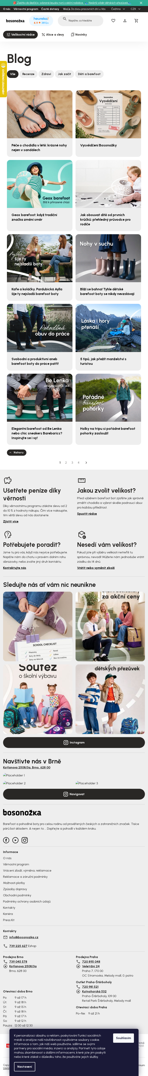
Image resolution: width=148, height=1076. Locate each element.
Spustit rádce (87, 513)
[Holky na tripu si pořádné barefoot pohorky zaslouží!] (108, 398)
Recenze (28, 74)
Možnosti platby (14, 883)
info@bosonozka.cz (23, 937)
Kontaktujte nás (14, 568)
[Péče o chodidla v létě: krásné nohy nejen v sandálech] (39, 114)
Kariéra (8, 914)
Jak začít (64, 74)
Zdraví (46, 74)
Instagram (77, 742)
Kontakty (9, 907)
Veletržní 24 (91, 966)
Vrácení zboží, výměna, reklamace (27, 870)
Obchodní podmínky (17, 895)
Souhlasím (123, 1038)
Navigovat (77, 794)
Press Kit (8, 920)
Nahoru (18, 452)
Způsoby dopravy (15, 889)
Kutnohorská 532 (94, 991)
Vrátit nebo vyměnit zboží (96, 568)
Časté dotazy (50, 9)
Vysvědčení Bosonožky (98, 145)
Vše (12, 74)
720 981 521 (90, 987)
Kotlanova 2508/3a (23, 966)
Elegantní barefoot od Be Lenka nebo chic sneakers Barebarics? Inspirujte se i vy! (37, 433)
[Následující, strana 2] (86, 462)
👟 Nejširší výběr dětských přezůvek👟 (108, 2)
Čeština (116, 9)
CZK (134, 9)
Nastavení (24, 1066)
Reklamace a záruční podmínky (25, 877)
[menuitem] (20, 34)
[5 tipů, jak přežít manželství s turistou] (108, 328)
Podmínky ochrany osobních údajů (26, 901)
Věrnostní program (25, 9)
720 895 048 (91, 961)
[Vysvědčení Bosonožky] (108, 114)
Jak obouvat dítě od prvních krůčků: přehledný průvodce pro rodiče (105, 219)
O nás (6, 9)
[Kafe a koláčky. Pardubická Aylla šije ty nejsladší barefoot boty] (39, 258)
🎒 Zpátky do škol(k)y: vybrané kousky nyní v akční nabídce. (48, 2)
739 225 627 (18, 946)
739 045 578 (18, 961)
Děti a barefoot (89, 74)
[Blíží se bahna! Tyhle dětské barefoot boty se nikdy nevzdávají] (108, 258)
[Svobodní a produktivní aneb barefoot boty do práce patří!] (39, 328)
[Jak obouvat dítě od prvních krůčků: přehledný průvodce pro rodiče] (108, 184)
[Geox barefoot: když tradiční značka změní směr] (39, 184)
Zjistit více (10, 521)
